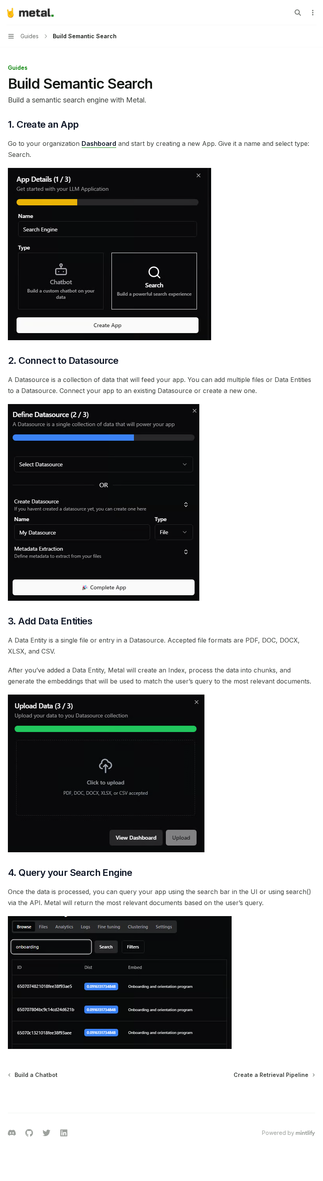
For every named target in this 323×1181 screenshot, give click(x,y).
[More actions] (313, 12)
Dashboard (99, 143)
